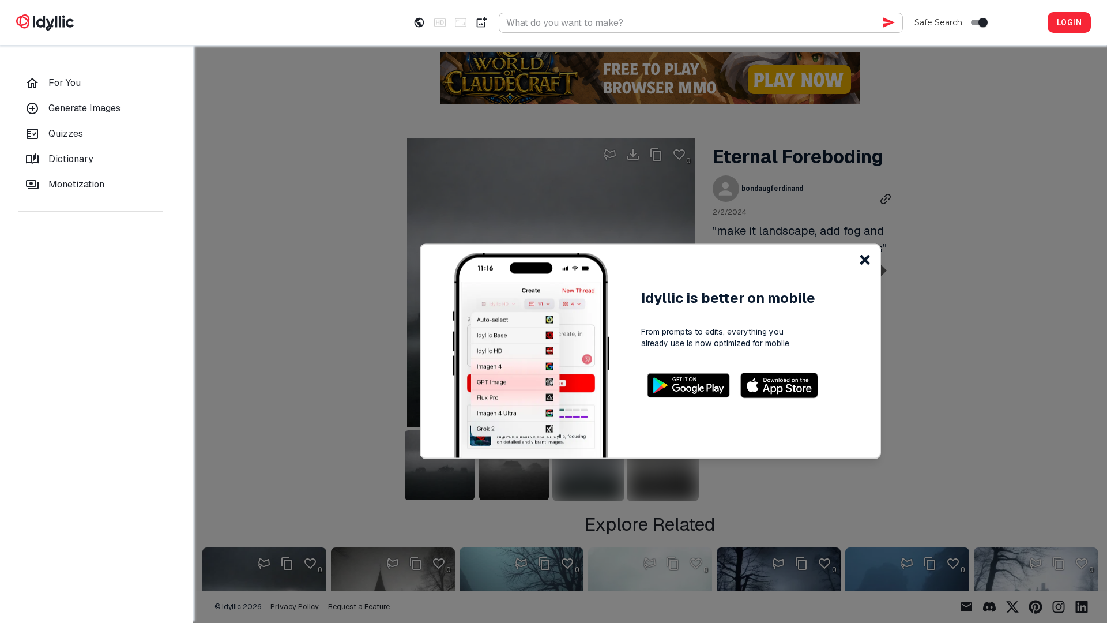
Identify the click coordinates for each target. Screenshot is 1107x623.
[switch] (983, 22)
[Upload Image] (481, 22)
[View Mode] (419, 22)
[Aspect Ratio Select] (460, 22)
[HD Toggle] (440, 22)
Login (1069, 22)
